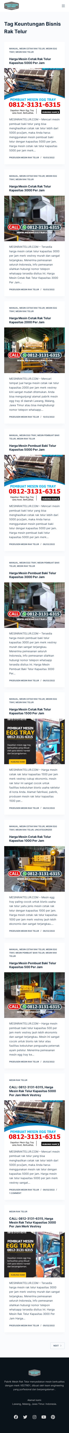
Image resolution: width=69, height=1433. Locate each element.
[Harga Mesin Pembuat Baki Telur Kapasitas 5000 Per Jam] (34, 477)
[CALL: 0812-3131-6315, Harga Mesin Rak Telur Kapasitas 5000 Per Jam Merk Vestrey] (34, 1123)
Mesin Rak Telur (25, 52)
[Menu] (63, 5)
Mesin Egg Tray (27, 435)
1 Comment (15, 1193)
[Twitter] (25, 1417)
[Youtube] (44, 1417)
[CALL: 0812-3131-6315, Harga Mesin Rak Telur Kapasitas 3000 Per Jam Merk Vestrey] (34, 1254)
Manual (13, 48)
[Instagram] (34, 1417)
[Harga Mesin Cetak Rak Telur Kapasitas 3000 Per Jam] (34, 218)
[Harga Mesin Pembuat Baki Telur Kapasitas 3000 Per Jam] (34, 605)
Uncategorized (43, 829)
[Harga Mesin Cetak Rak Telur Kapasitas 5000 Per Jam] (34, 91)
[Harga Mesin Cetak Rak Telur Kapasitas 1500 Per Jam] (34, 741)
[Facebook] (16, 1417)
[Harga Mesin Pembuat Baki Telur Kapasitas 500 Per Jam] (34, 995)
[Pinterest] (53, 1417)
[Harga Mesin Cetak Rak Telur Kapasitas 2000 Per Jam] (34, 350)
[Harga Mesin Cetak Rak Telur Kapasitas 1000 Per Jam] (34, 869)
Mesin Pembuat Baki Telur (30, 952)
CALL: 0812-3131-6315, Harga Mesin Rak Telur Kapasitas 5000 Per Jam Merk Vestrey (32, 1091)
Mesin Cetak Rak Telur (32, 48)
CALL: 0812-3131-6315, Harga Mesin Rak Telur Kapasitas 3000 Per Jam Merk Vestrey (32, 1222)
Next (56, 1345)
